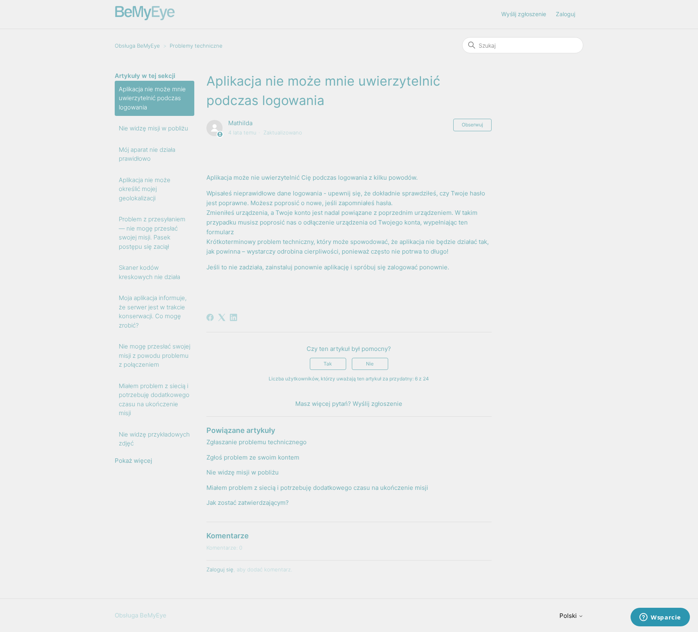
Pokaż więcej (133, 460)
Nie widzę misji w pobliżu (153, 128)
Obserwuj (472, 125)
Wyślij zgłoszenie (523, 13)
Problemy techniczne (196, 45)
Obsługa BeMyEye (137, 45)
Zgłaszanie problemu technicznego (256, 442)
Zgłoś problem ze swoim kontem (252, 457)
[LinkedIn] (233, 317)
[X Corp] (221, 317)
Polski (568, 615)
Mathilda (240, 123)
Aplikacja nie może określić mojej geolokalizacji (144, 189)
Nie (370, 364)
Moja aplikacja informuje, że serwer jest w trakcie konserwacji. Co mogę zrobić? (153, 311)
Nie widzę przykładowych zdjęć (154, 438)
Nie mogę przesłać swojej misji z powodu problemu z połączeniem (154, 355)
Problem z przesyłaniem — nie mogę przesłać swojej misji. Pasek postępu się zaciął (152, 232)
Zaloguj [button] (565, 13)
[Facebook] (210, 317)
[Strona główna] (145, 18)
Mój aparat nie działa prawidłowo (147, 154)
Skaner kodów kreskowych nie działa (149, 272)
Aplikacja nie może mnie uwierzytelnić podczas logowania (152, 98)
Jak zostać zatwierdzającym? (247, 502)
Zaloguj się (219, 569)
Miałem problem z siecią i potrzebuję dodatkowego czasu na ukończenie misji (154, 399)
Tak (328, 364)
